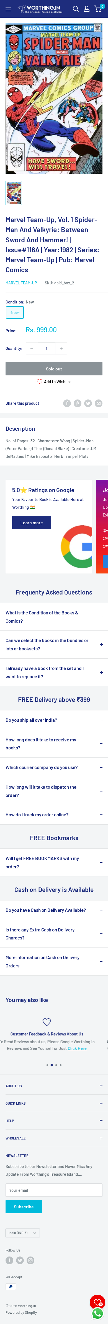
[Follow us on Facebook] (9, 1260)
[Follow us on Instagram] (30, 1260)
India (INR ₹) (18, 1232)
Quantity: (14, 348)
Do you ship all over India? (31, 720)
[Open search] (76, 9)
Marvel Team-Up (21, 283)
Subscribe (24, 1206)
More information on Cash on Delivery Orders (42, 961)
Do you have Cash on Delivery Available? (46, 910)
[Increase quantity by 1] (61, 348)
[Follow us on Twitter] (20, 1260)
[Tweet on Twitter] (88, 403)
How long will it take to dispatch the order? (41, 791)
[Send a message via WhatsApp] (97, 1313)
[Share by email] (98, 403)
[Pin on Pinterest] (77, 403)
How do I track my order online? (37, 814)
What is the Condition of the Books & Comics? (42, 617)
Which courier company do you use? (42, 767)
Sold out (54, 368)
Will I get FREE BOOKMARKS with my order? (42, 862)
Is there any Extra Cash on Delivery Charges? (40, 934)
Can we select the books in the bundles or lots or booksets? (47, 644)
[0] (97, 9)
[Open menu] (8, 9)
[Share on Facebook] (67, 403)
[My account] (86, 9)
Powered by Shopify (21, 1312)
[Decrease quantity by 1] (32, 348)
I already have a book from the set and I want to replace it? (45, 672)
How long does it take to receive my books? (41, 744)
